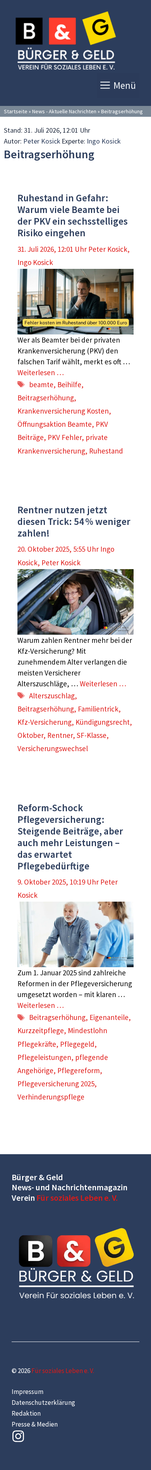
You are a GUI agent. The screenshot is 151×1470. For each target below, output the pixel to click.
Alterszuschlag (52, 695)
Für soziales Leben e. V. (77, 1197)
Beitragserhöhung (45, 397)
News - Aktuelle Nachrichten (64, 111)
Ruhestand (106, 450)
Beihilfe (69, 384)
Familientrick (98, 708)
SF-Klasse (91, 735)
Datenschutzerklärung (43, 1402)
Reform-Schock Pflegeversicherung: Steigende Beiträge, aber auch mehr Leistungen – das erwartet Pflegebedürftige (70, 837)
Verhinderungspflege (50, 1096)
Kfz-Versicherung (44, 722)
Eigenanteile (109, 1017)
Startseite (15, 111)
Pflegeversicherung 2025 (55, 1083)
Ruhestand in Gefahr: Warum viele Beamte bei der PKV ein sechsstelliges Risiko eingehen (72, 215)
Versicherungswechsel (52, 748)
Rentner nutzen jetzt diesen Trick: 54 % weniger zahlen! (73, 521)
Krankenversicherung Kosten (63, 411)
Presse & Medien (35, 1424)
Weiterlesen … (40, 372)
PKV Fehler (65, 437)
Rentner (60, 735)
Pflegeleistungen (44, 1057)
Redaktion (26, 1413)
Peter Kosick (41, 141)
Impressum (27, 1391)
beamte (41, 384)
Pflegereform (78, 1070)
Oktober (30, 735)
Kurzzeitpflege (40, 1030)
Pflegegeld (77, 1044)
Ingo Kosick (104, 141)
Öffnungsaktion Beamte (54, 424)
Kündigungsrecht (103, 722)
